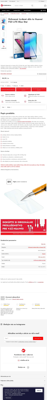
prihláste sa (31, 282)
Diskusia (8, 107)
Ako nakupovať (12, 1)
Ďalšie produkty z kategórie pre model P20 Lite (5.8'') (23, 233)
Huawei (43, 253)
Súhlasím (39, 390)
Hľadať (32, 5)
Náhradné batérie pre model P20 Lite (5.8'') (39, 89)
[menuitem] (6, 10)
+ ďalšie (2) (3, 48)
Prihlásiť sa (38, 338)
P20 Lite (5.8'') (41, 257)
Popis (3, 107)
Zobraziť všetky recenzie (17, 299)
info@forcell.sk (24, 360)
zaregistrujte (40, 282)
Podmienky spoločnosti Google (15, 395)
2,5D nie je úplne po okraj (39, 260)
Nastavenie (8, 398)
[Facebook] (28, 367)
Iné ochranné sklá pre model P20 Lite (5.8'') (23, 89)
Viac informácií (23, 68)
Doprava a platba (4, 1)
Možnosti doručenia (42, 73)
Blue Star (15, 82)
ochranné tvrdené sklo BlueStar (24, 121)
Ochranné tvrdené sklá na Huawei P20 (36, 247)
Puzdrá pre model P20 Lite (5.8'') (8, 89)
